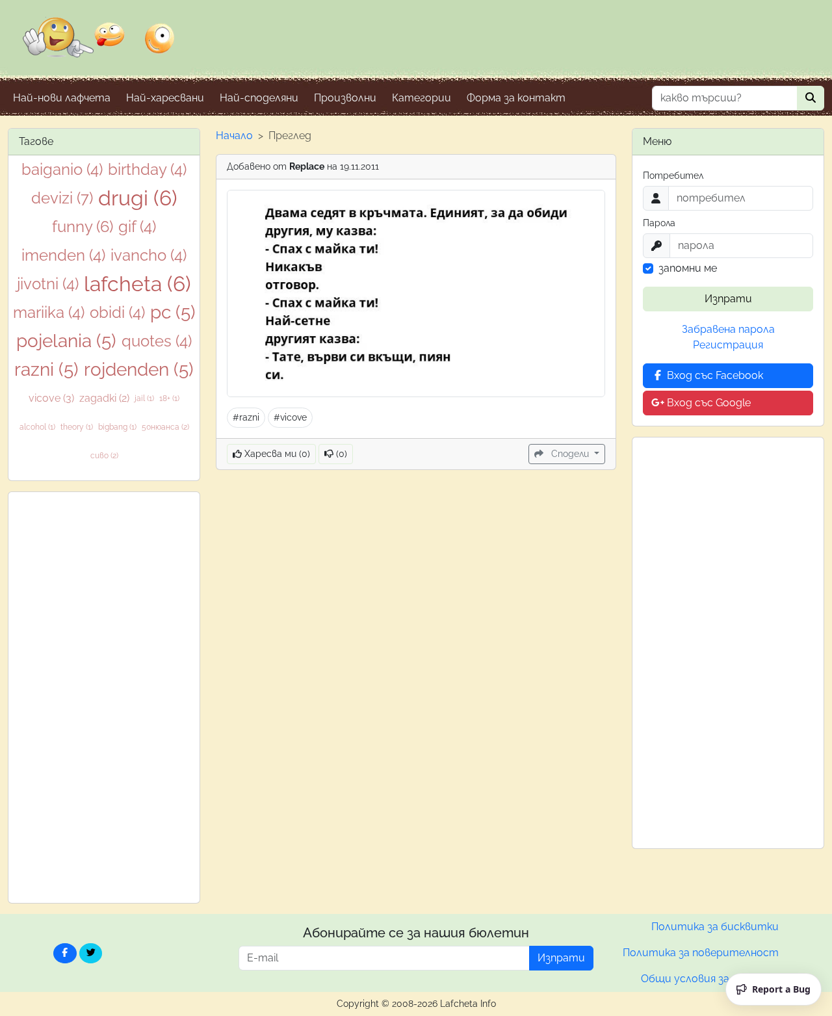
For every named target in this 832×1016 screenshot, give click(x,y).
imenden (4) (63, 255)
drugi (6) (137, 198)
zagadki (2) (104, 398)
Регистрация (728, 345)
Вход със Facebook (713, 375)
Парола (659, 223)
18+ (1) (169, 398)
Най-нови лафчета (61, 98)
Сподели (570, 454)
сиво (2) (104, 455)
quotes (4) (157, 341)
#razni (246, 417)
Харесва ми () (276, 454)
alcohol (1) (37, 427)
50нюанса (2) (165, 427)
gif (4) (137, 226)
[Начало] (99, 46)
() (340, 454)
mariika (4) (48, 312)
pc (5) (173, 312)
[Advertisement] (104, 697)
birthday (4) (147, 169)
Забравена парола (728, 329)
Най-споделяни (259, 98)
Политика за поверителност (701, 952)
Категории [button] (421, 98)
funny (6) (82, 226)
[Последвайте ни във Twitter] (91, 953)
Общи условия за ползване (710, 978)
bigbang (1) (117, 427)
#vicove (290, 417)
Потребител (673, 175)
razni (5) (46, 369)
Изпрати (728, 299)
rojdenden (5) (139, 369)
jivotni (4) (48, 283)
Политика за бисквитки (715, 926)
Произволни (345, 98)
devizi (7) (62, 198)
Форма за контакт (516, 98)
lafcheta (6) (137, 284)
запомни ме (687, 268)
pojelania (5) (66, 341)
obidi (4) (117, 312)
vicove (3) (51, 398)
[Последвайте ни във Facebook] (65, 953)
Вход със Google (707, 403)
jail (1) (144, 398)
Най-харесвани (165, 98)
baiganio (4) (62, 169)
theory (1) (76, 427)
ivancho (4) (148, 255)
